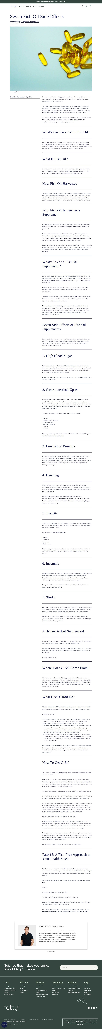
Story (34, 6)
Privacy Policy (22, 1019)
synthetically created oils (49, 310)
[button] (4, 1025)
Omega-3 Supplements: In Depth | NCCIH (54, 892)
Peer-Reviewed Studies (42, 994)
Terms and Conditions (9, 1019)
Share (17, 91)
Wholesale (70, 990)
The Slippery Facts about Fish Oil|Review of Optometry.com (60, 897)
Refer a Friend (55, 992)
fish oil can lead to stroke (67, 616)
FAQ (85, 986)
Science (28, 6)
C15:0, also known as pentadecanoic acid (54, 648)
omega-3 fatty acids (64, 234)
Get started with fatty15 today (51, 880)
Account (86, 992)
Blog (37, 988)
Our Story (22, 986)
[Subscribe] (95, 967)
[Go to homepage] (13, 6)
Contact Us (87, 988)
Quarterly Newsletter (41, 990)
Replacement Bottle (9, 994)
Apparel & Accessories (10, 988)
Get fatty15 (7, 986)
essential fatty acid (65, 650)
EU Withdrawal (87, 994)
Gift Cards (6, 992)
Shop (20, 6)
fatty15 (57, 796)
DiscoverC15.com (40, 996)
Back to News (52, 951)
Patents (38, 992)
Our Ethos (22, 988)
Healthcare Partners (73, 986)
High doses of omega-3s (49, 366)
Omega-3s (74, 234)
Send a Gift (55, 994)
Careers (22, 992)
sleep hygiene (76, 580)
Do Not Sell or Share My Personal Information (15, 1021)
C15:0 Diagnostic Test (9, 990)
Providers (41, 6)
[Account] (86, 6)
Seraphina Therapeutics (30, 22)
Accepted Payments (34, 1019)
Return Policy (87, 990)
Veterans (54, 990)
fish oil (53, 97)
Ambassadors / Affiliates (74, 988)
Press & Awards (24, 990)
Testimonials (55, 986)
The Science (39, 986)
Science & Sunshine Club (58, 988)
